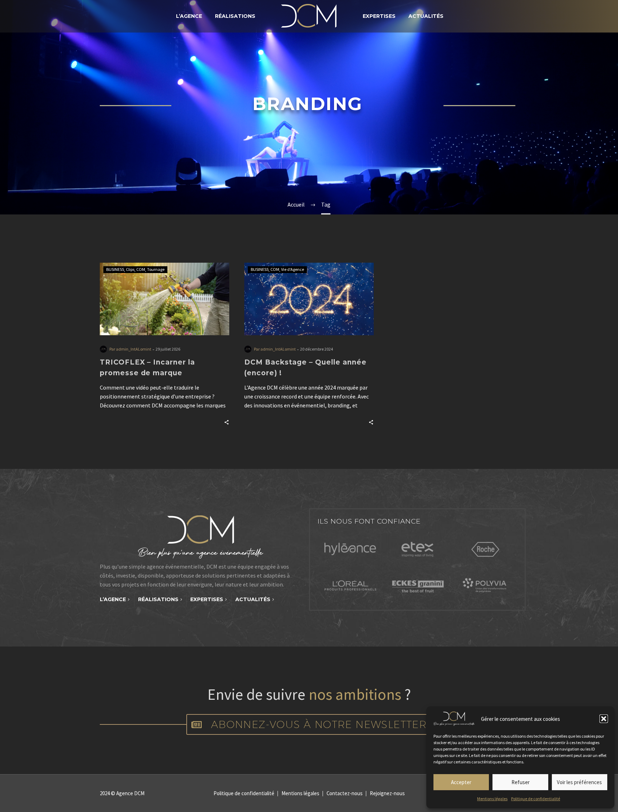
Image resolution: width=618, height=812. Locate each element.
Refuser (520, 782)
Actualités (425, 16)
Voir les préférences (579, 782)
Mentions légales (492, 798)
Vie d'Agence (292, 269)
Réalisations (235, 16)
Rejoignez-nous (387, 793)
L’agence (189, 16)
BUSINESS (115, 269)
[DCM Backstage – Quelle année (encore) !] (309, 299)
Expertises (379, 16)
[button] (603, 718)
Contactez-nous (345, 793)
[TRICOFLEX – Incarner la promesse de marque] (164, 299)
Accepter (461, 782)
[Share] (226, 421)
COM (140, 269)
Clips (130, 269)
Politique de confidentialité (535, 798)
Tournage (156, 269)
